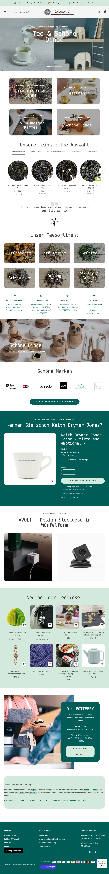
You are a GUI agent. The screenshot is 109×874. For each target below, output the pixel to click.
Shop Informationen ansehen (73, 493)
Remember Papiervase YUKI (16, 632)
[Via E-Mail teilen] (77, 498)
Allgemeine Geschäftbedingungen (52, 839)
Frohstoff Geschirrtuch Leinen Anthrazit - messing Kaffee (93, 633)
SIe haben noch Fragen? (80, 751)
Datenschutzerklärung (47, 843)
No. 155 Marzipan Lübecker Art (18, 186)
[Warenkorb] (104, 12)
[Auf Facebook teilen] (67, 498)
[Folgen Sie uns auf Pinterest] (96, 852)
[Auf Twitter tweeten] (74, 498)
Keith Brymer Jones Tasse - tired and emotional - (81, 439)
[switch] (102, 866)
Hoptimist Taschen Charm (41, 632)
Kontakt (7, 846)
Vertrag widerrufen (13, 851)
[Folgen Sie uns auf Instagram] (90, 852)
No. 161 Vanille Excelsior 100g (42, 186)
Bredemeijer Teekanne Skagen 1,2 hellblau (93, 672)
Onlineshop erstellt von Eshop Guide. (25, 864)
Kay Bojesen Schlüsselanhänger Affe (16, 672)
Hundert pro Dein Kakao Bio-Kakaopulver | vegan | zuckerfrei (67, 673)
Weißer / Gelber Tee (56, 152)
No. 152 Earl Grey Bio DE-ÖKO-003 (91, 186)
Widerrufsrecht (44, 846)
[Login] (99, 12)
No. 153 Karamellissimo (67, 185)
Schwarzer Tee (18, 152)
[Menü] (105, 860)
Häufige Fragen (10, 835)
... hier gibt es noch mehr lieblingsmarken (54, 402)
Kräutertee (76, 152)
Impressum (43, 835)
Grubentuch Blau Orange (41, 671)
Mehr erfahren (88, 58)
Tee (6, 784)
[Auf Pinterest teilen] (70, 498)
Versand (76, 453)
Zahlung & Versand (11, 839)
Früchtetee (92, 152)
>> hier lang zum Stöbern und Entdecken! (27, 352)
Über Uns (7, 843)
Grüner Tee (36, 152)
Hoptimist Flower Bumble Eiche (67, 633)
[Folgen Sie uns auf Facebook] (84, 852)
